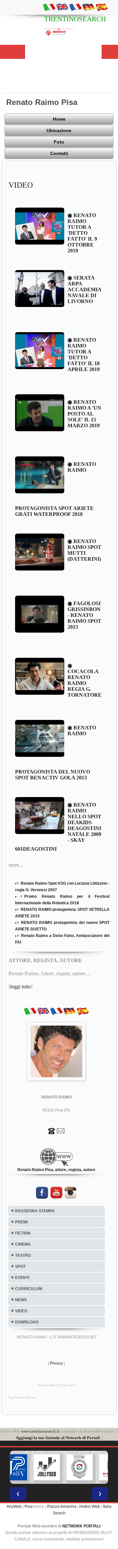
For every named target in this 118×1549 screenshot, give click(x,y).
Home (59, 119)
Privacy (56, 1363)
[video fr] (75, 7)
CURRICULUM (28, 1288)
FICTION (22, 1233)
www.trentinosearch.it (40, 1431)
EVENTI (22, 1277)
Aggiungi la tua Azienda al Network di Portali (58, 1437)
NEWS (21, 1300)
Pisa (28, 1506)
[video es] (101, 7)
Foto (59, 142)
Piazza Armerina (61, 1506)
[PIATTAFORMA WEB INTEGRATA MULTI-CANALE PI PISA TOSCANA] (63, 1467)
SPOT (20, 1266)
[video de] (88, 7)
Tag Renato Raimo (22, 1397)
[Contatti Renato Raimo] (56, 1130)
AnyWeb (14, 1506)
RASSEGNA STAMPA (35, 1211)
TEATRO (23, 1255)
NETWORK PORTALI (81, 1526)
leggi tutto (20, 986)
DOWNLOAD (27, 1322)
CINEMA (23, 1244)
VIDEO (21, 1311)
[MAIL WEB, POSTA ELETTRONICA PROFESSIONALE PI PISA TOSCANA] (96, 1467)
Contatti (59, 153)
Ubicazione (59, 130)
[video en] (62, 7)
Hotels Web (89, 1506)
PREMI (21, 1222)
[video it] (49, 7)
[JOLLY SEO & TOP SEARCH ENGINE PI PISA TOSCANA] (30, 1467)
